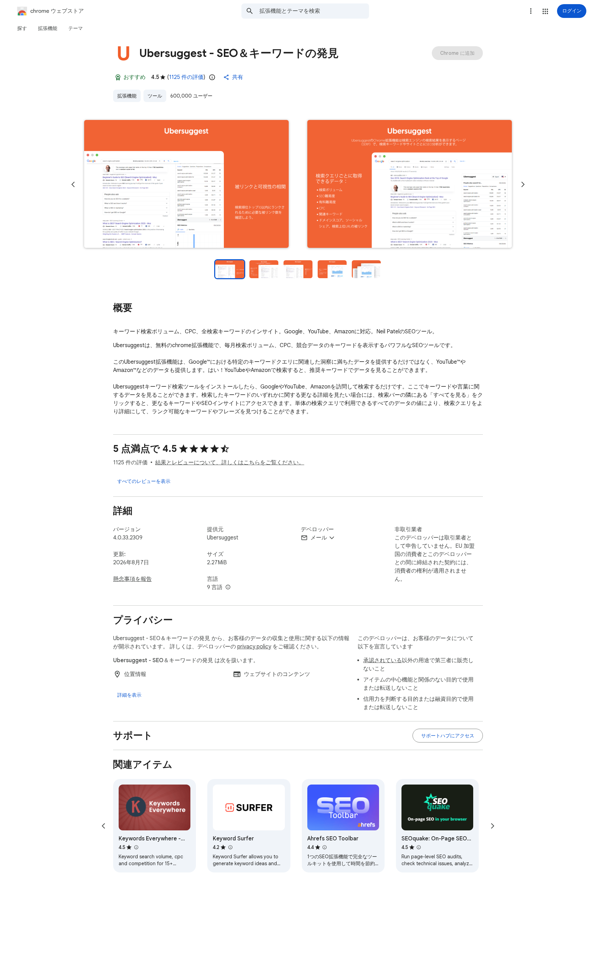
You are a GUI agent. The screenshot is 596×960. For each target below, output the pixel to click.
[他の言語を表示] (228, 587)
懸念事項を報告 (132, 579)
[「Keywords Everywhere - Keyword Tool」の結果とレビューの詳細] (136, 847)
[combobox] (314, 11)
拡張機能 (127, 96)
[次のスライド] (523, 184)
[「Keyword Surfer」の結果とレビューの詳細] (230, 847)
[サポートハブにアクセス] (448, 735)
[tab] (22, 28)
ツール (155, 96)
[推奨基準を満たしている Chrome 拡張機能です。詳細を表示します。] (118, 77)
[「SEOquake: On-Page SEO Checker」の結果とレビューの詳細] (418, 847)
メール (318, 537)
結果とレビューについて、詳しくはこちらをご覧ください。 (229, 462)
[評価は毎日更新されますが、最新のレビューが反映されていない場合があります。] (212, 77)
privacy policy (254, 646)
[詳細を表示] (129, 695)
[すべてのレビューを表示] (144, 481)
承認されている (382, 660)
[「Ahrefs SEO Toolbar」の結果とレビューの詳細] (324, 847)
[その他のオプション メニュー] (531, 11)
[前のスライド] (73, 184)
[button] (545, 11)
